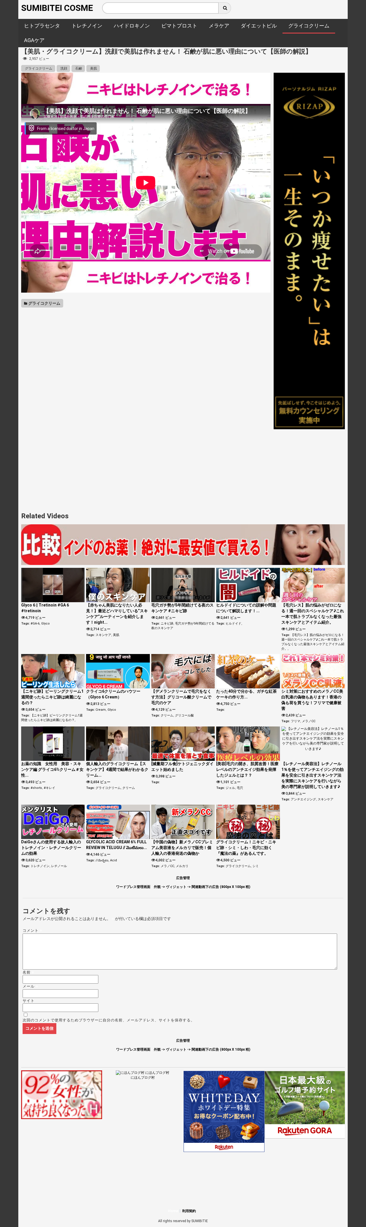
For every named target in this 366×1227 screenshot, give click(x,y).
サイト (29, 1000)
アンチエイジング (303, 799)
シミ (255, 866)
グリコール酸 (184, 715)
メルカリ (182, 866)
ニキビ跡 (167, 623)
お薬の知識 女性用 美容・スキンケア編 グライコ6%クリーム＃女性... (52, 769)
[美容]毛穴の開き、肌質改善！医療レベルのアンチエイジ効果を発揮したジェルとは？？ (247, 769)
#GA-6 (35, 623)
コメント (32, 930)
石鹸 (78, 68)
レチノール (59, 866)
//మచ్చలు (102, 860)
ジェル (230, 788)
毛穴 (240, 788)
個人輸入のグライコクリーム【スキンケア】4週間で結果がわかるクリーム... (117, 769)
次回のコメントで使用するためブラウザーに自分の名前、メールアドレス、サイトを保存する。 (109, 1020)
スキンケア (103, 635)
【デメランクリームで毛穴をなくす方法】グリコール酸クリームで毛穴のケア (181, 697)
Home (173, 1211)
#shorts (36, 788)
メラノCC (308, 721)
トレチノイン (40, 866)
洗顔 (63, 68)
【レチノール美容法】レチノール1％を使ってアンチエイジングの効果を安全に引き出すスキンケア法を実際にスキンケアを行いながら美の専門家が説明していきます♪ (312, 775)
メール (30, 986)
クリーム (167, 715)
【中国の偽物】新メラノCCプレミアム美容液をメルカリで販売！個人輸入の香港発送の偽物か (182, 848)
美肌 (93, 68)
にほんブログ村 (143, 1078)
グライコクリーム (38, 68)
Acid (113, 860)
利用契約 (189, 1211)
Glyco (45, 623)
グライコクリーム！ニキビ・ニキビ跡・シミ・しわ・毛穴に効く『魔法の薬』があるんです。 (246, 848)
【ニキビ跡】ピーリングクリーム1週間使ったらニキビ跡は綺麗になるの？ (52, 697)
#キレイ (49, 788)
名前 (28, 972)
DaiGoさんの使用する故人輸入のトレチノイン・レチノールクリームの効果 (51, 848)
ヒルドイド (233, 623)
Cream (101, 710)
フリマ (295, 721)
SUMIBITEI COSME (57, 8)
